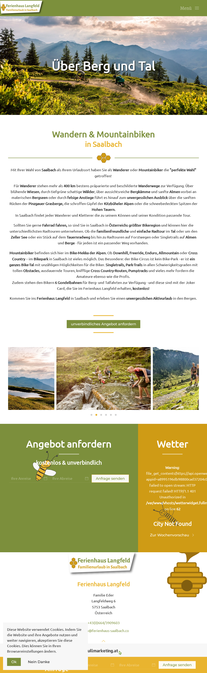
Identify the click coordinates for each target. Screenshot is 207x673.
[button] (189, 8)
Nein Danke (39, 662)
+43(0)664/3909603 (104, 623)
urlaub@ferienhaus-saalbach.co (103, 630)
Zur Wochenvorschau (169, 535)
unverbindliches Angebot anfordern (103, 324)
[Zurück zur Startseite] (22, 8)
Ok (14, 662)
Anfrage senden (177, 665)
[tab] (91, 415)
